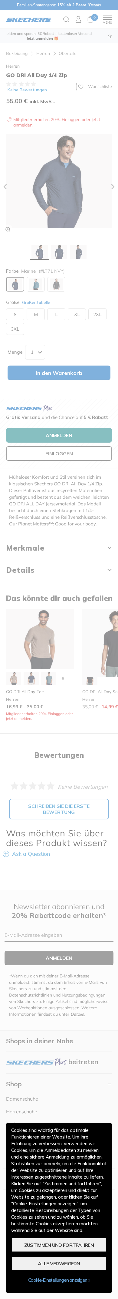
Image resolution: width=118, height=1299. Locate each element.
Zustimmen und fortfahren (59, 1245)
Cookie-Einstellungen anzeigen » (59, 1280)
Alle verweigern (59, 1263)
